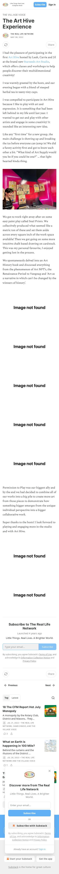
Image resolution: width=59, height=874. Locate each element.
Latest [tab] (15, 697)
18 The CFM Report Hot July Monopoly (22, 709)
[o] (50, 711)
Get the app (45, 858)
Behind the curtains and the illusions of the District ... (18, 751)
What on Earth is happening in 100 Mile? (19, 743)
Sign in (52, 4)
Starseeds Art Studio (36, 62)
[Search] (53, 698)
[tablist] (11, 698)
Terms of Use (45, 654)
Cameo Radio (19, 726)
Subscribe (40, 4)
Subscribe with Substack (32, 825)
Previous (12, 685)
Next (48, 685)
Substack (13, 867)
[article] (29, 720)
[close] (49, 771)
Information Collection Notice (35, 657)
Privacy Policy (40, 839)
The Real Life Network (21, 34)
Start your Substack (21, 858)
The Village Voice (14, 14)
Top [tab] (6, 697)
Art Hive (13, 57)
